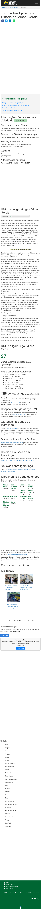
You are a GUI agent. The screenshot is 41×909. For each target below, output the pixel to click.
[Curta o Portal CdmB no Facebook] (32, 899)
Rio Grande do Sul (10, 810)
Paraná (7, 792)
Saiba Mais (4, 636)
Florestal (14, 496)
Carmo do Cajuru (23, 491)
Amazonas (8, 751)
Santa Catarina (9, 817)
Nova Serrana (30, 497)
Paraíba (7, 788)
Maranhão (8, 773)
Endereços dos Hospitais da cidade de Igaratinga (26, 587)
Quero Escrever (10, 885)
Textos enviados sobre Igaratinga (12, 110)
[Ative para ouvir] (10, 216)
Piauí (6, 798)
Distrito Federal (9, 763)
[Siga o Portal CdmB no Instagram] (38, 899)
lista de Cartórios (12, 428)
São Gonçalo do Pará (14, 486)
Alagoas (7, 748)
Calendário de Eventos (9, 108)
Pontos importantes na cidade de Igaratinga (15, 105)
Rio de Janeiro (9, 801)
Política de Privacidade (12, 887)
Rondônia (8, 807)
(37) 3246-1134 (15, 402)
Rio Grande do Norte (11, 804)
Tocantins (8, 826)
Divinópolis (7, 496)
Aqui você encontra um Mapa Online (12, 443)
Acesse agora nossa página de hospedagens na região (17, 460)
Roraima (7, 814)
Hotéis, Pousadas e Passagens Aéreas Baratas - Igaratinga (13, 606)
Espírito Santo (9, 766)
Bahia (7, 757)
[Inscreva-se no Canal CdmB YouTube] (35, 899)
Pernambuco (9, 795)
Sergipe (7, 820)
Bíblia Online (20, 648)
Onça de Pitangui (30, 486)
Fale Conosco (9, 888)
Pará (6, 785)
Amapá (7, 754)
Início (6, 7)
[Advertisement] (20, 42)
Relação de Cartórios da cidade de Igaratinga (11, 587)
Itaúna (22, 485)
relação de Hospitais (19, 414)
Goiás (7, 770)
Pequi (13, 502)
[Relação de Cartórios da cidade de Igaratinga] (11, 579)
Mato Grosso (9, 776)
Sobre (7, 883)
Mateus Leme (30, 491)
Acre (6, 744)
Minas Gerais (14, 7)
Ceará (7, 760)
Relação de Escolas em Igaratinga (12, 103)
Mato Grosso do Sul (11, 779)
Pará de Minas (5, 486)
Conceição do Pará (23, 497)
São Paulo (8, 823)
